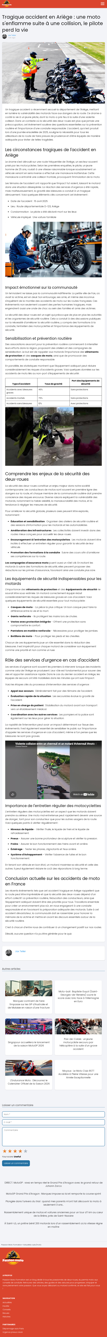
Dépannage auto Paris (13, 1328)
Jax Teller (12, 35)
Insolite (6, 1306)
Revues (6, 1313)
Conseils (7, 1309)
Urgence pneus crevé (13, 1332)
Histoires (6, 1316)
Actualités (7, 1302)
